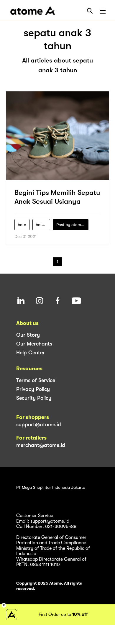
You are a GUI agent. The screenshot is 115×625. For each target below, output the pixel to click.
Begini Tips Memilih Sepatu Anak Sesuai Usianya (57, 196)
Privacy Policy (33, 389)
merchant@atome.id (40, 445)
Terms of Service (35, 380)
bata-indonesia (43, 224)
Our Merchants (34, 344)
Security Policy (33, 398)
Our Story (28, 335)
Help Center (30, 353)
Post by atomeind (72, 224)
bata (22, 224)
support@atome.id (38, 424)
